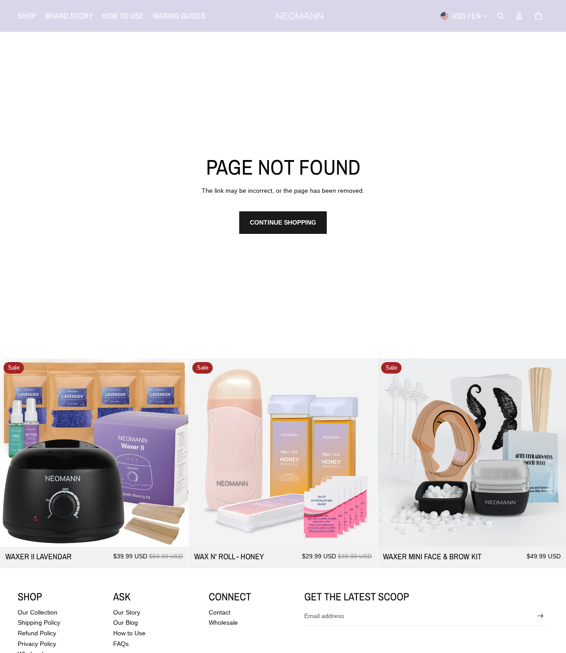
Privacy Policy (37, 643)
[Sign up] (540, 616)
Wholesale (223, 622)
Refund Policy (37, 633)
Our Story (126, 612)
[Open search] (500, 16)
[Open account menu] (519, 16)
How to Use (129, 633)
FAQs (121, 643)
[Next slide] (175, 452)
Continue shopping (283, 222)
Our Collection (37, 612)
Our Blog (125, 622)
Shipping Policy (39, 622)
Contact (219, 612)
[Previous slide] (13, 452)
